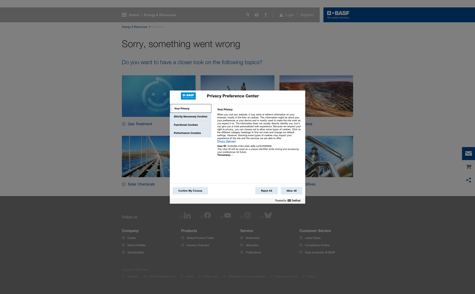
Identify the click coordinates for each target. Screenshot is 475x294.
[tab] (190, 108)
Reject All (266, 190)
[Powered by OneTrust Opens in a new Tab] (289, 201)
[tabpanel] (259, 134)
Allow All (291, 190)
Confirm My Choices (190, 190)
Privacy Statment (226, 141)
